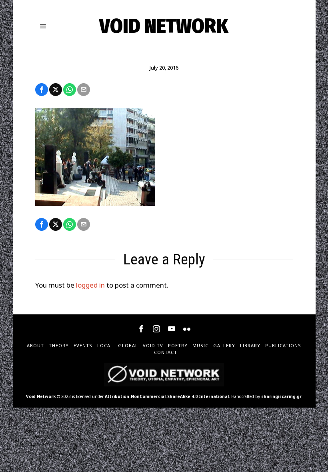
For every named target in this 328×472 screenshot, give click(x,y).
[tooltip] (41, 89)
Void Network (41, 396)
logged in (90, 285)
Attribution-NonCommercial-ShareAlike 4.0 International (167, 396)
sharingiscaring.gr (281, 396)
